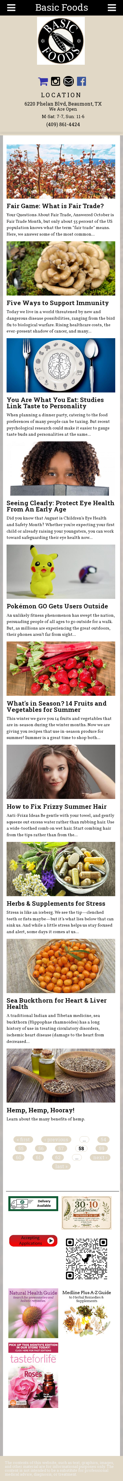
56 (41, 1148)
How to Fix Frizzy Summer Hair (57, 806)
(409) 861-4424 (63, 124)
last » (61, 1166)
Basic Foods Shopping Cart (42, 81)
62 (58, 1157)
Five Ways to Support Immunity (58, 303)
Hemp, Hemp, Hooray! (40, 1110)
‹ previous (56, 1140)
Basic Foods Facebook (81, 81)
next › (100, 1157)
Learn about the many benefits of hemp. (46, 1119)
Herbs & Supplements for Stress (56, 903)
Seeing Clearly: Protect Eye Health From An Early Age (61, 506)
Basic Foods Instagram (55, 81)
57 (61, 1148)
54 (103, 1140)
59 (101, 1148)
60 (18, 1157)
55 (21, 1148)
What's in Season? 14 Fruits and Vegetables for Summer (57, 706)
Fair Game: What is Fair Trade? (55, 206)
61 (38, 1157)
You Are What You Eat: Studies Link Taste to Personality (55, 402)
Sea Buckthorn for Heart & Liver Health (57, 1003)
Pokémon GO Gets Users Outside (57, 606)
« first (23, 1140)
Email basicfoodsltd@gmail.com (68, 81)
